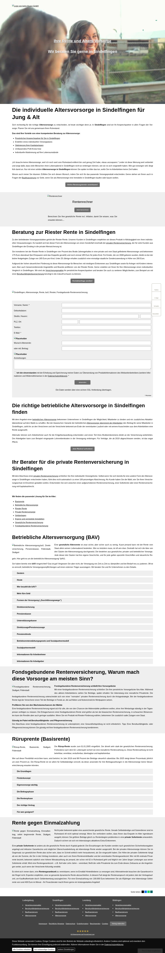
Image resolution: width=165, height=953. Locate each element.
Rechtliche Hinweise (56, 924)
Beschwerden (95, 924)
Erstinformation (82, 924)
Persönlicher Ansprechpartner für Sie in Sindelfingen (37, 138)
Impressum (43, 924)
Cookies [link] (105, 924)
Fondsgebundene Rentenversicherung (31, 526)
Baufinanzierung (29, 178)
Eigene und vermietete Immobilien (29, 519)
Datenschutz (70, 924)
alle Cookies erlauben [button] (22, 949)
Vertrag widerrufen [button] (118, 924)
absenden (82, 382)
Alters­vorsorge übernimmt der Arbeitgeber (105, 423)
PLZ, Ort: (18, 322)
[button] (82, 184)
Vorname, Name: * (21, 305)
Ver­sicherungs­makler (55, 270)
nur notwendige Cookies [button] (44, 949)
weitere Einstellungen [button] (66, 949)
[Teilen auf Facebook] (145, 892)
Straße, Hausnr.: (21, 316)
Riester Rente (21, 509)
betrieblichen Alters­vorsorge (44, 419)
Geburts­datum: (20, 311)
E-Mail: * (17, 333)
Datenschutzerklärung (57, 376)
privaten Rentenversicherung (118, 243)
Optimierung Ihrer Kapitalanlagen (29, 145)
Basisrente (19, 502)
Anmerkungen (20, 358)
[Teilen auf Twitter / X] (143, 892)
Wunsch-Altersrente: (22, 343)
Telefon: (17, 327)
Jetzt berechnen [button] (82, 210)
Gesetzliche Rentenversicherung (29, 522)
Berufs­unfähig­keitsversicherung (30, 274)
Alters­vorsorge (30, 915)
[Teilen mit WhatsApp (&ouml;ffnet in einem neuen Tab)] (148, 892)
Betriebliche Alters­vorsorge (26, 505)
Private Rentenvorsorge (25, 512)
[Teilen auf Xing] (151, 892)
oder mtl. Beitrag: (21, 348)
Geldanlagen (20, 515)
